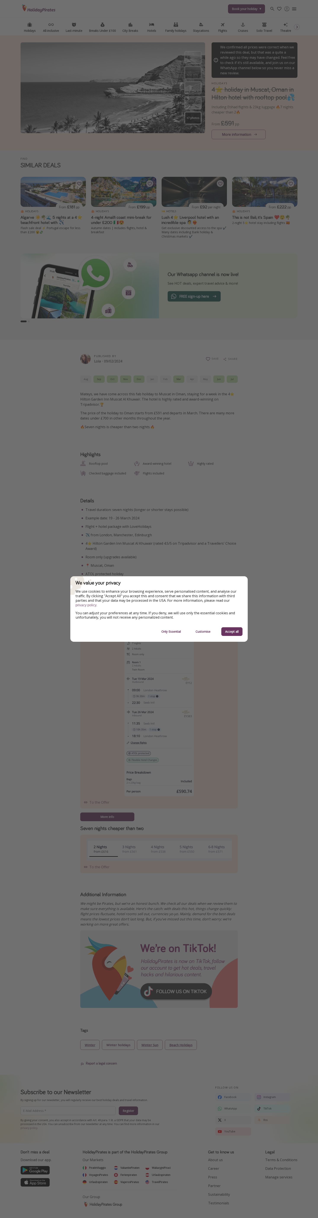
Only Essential (171, 631)
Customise (203, 631)
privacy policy (85, 605)
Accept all (232, 631)
